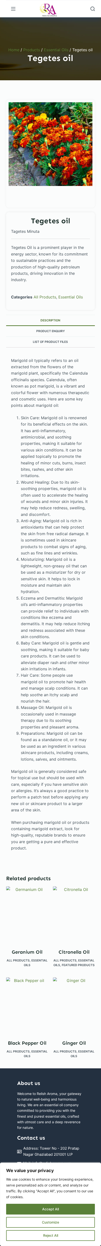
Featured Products (78, 965)
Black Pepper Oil (27, 1043)
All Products (45, 297)
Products (31, 49)
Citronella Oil (74, 952)
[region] (50, 1204)
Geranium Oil (27, 952)
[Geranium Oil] (27, 914)
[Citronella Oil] (74, 914)
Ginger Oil (74, 1043)
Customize (50, 1222)
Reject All (50, 1235)
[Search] (92, 9)
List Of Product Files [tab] (50, 342)
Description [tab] (50, 320)
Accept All (50, 1209)
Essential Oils (56, 49)
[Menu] (13, 9)
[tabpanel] (51, 144)
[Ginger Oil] (74, 1005)
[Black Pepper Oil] (27, 1005)
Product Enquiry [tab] (50, 331)
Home (13, 49)
